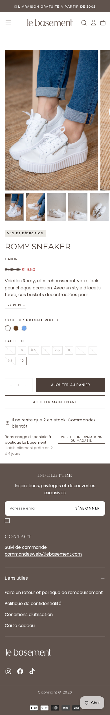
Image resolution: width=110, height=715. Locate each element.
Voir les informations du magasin (81, 439)
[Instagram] (8, 671)
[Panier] (102, 22)
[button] (8, 22)
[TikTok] (32, 671)
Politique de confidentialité (33, 603)
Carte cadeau (20, 626)
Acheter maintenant (55, 402)
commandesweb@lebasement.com (43, 554)
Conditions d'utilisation (29, 615)
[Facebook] (20, 671)
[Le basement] (28, 652)
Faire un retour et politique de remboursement (54, 592)
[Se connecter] (93, 22)
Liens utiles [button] (16, 578)
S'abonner (87, 508)
